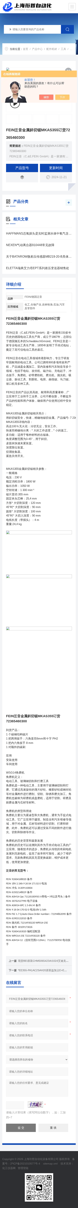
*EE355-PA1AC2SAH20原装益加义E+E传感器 (45, 970)
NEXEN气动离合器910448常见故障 (30, 245)
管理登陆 (23, 1168)
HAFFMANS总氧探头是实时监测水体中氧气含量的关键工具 (39, 233)
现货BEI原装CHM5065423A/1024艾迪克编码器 (46, 960)
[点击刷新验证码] (35, 1104)
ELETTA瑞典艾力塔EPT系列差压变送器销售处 (37, 268)
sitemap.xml (50, 1163)
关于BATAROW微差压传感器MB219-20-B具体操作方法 (39, 256)
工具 (63, 48)
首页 (25, 48)
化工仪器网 (9, 1168)
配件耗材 (51, 48)
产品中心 (37, 48)
